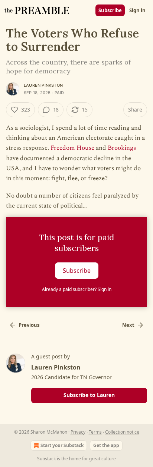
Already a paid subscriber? (76, 289)
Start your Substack (62, 445)
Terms (95, 432)
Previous (29, 325)
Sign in (137, 10)
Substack (46, 459)
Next (128, 325)
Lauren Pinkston (43, 85)
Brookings (122, 148)
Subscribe (110, 10)
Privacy (78, 432)
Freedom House (72, 148)
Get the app (106, 445)
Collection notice (122, 432)
